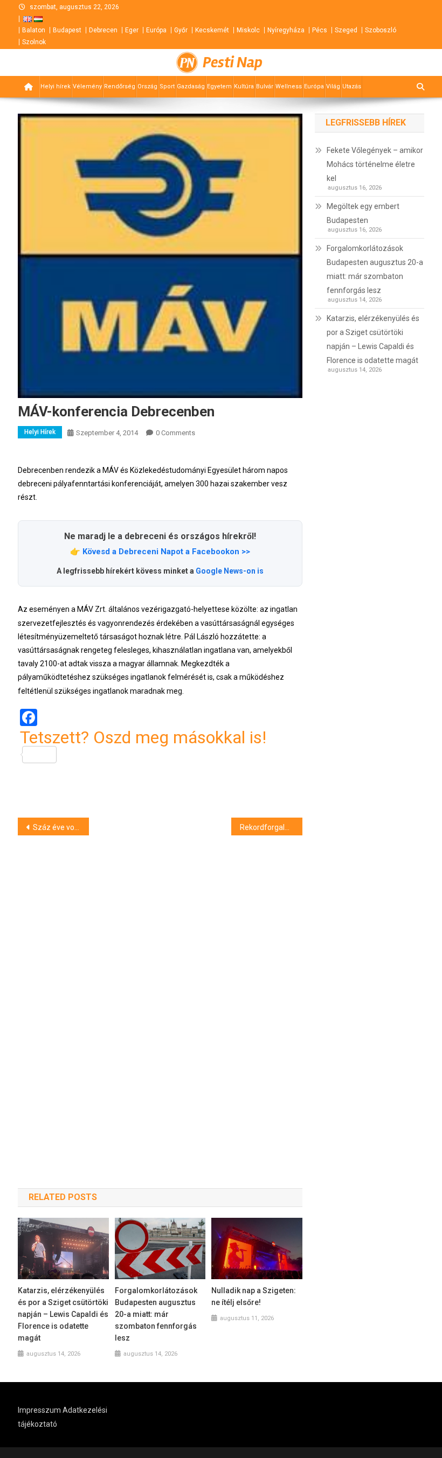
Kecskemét (212, 30)
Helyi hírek (55, 86)
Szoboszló (380, 30)
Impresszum (39, 1410)
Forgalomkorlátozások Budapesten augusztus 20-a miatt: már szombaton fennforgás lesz (156, 1314)
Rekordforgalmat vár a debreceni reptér (271, 827)
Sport (167, 86)
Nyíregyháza (286, 30)
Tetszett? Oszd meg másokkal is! (143, 738)
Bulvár (264, 86)
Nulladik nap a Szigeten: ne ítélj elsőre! (253, 1296)
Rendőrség (119, 86)
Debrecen (103, 30)
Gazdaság (191, 86)
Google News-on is (230, 571)
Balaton (33, 30)
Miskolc (248, 30)
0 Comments (175, 433)
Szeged (346, 30)
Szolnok (34, 42)
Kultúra (244, 86)
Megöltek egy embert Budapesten (363, 213)
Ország (147, 86)
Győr (181, 30)
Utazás (351, 86)
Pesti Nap (233, 62)
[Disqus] (160, 992)
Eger (132, 30)
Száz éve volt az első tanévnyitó (61, 827)
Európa (156, 30)
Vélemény (87, 86)
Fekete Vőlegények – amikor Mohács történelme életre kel (375, 164)
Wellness (288, 86)
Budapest (67, 30)
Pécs (319, 30)
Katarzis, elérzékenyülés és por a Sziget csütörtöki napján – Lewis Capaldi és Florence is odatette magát (63, 1314)
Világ (333, 86)
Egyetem (219, 86)
